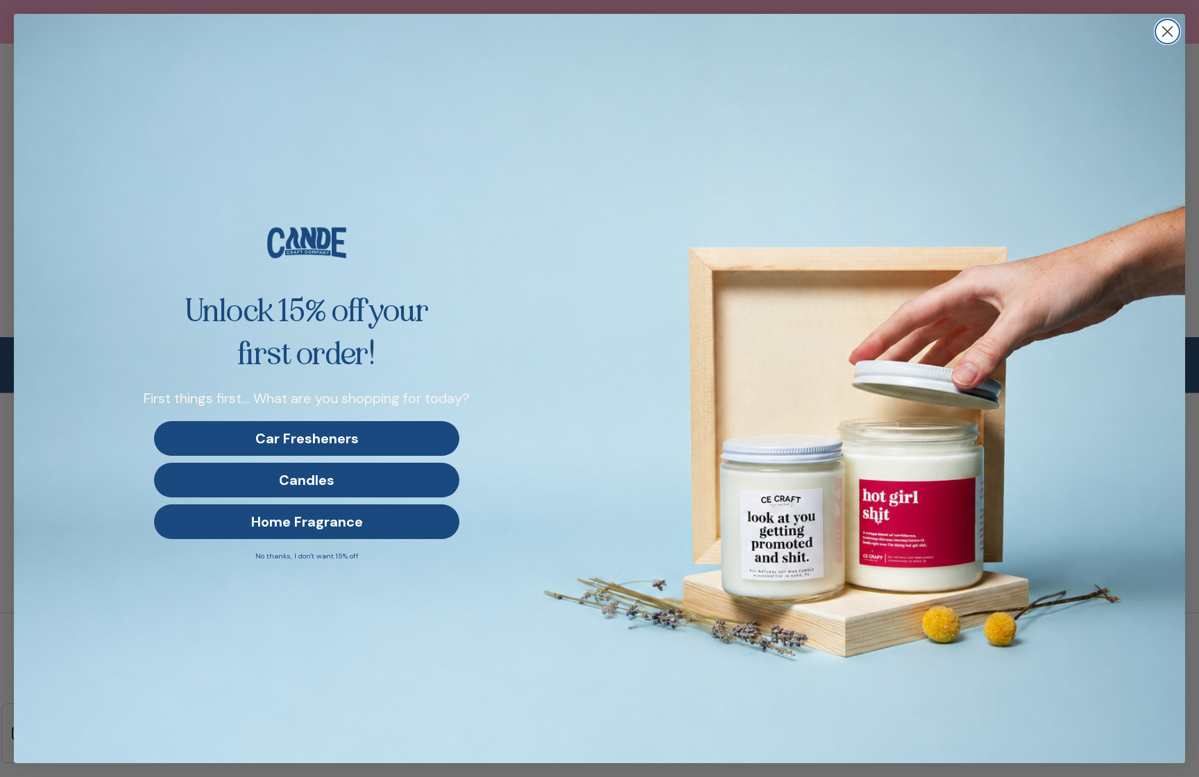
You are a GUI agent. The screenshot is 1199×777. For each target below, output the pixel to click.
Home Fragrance (307, 522)
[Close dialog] (1167, 31)
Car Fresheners (307, 438)
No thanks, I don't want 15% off (307, 556)
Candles (306, 480)
